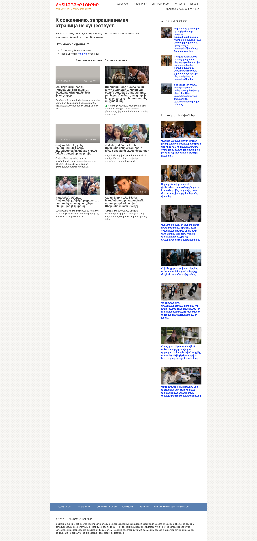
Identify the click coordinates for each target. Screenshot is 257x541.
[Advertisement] (181, 453)
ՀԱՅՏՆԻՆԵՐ (122, 4)
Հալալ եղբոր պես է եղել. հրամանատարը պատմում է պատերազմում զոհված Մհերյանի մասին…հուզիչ (124, 202)
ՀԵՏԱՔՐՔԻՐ (140, 4)
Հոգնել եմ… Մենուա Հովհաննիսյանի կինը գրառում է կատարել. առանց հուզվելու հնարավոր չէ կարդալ (77, 202)
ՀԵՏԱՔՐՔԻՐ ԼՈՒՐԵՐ (77, 5)
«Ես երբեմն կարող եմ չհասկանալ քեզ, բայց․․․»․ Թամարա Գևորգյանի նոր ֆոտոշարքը (73, 91)
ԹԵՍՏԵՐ (194, 4)
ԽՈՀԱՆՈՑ (180, 4)
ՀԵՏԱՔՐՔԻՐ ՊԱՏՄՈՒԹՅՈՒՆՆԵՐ (182, 9)
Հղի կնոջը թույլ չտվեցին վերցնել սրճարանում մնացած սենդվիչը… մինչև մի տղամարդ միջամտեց (180, 271)
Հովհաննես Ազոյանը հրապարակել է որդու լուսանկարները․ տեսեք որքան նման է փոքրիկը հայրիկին (76, 149)
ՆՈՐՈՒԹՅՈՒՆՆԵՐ (161, 4)
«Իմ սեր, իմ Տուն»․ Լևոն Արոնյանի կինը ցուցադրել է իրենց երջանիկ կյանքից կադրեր (127, 148)
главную (83, 53)
